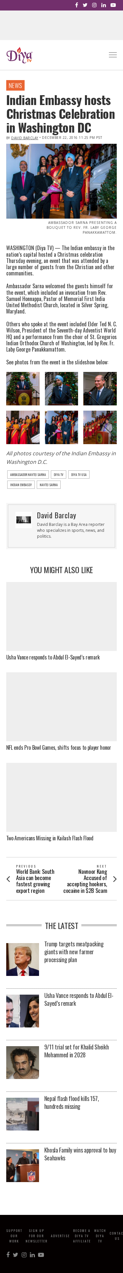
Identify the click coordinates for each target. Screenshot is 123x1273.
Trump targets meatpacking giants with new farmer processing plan (74, 951)
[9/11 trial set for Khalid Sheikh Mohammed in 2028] (22, 1063)
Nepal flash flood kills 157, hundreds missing (71, 1102)
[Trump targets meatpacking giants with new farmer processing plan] (22, 960)
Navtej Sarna (49, 484)
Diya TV (58, 474)
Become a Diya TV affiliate (82, 1235)
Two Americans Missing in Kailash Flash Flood (49, 838)
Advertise (60, 1235)
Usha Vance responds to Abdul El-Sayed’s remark (53, 657)
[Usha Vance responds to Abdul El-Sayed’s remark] (22, 1011)
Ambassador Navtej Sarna (28, 474)
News (15, 85)
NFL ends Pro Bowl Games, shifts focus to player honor (58, 747)
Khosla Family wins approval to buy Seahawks (80, 1154)
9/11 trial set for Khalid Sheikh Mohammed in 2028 (76, 1051)
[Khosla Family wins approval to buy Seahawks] (22, 1166)
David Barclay (24, 138)
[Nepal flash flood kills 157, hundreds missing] (22, 1115)
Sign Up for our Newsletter (37, 1235)
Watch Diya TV (100, 1235)
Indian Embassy (21, 484)
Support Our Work (14, 1235)
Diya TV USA (79, 474)
